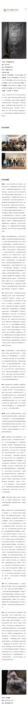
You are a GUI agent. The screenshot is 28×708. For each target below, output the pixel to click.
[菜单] (25, 9)
